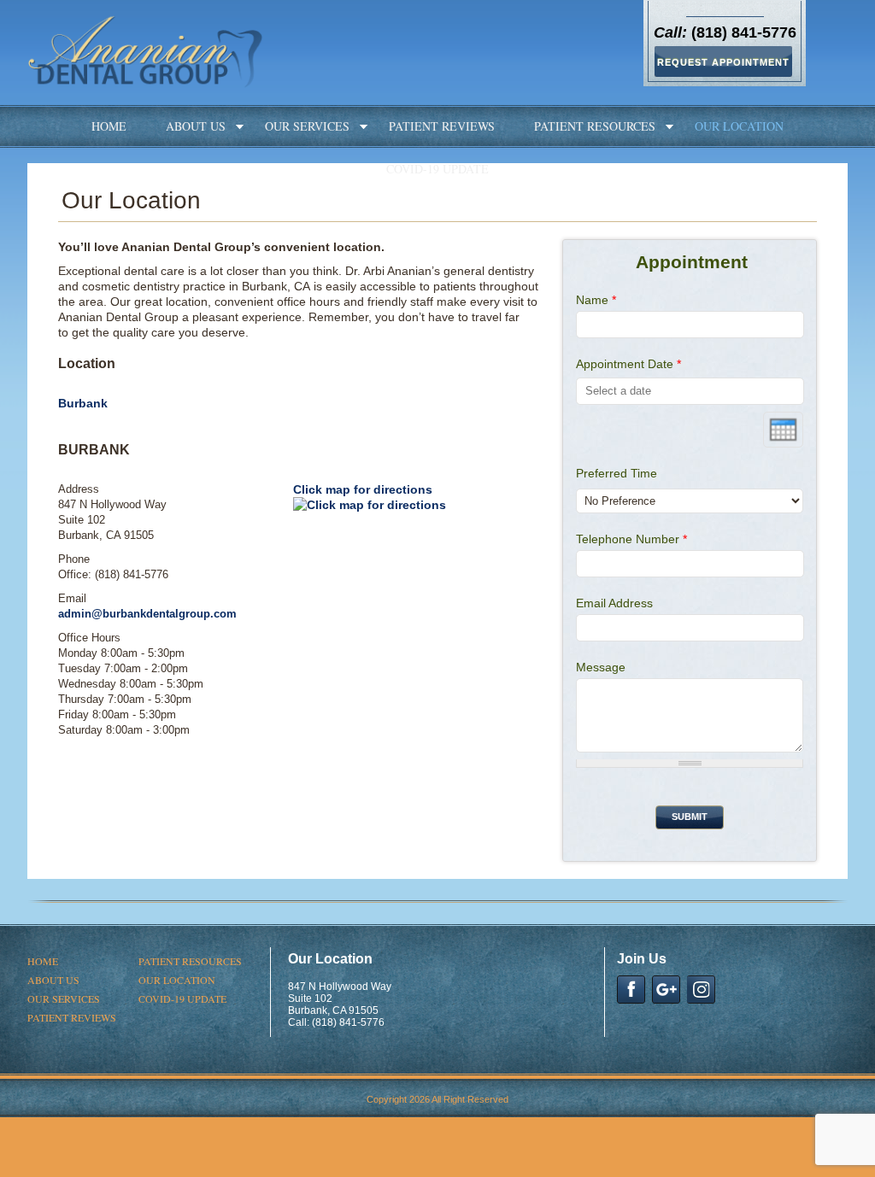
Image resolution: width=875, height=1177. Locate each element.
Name (596, 300)
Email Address (614, 603)
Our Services (307, 126)
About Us (196, 126)
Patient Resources (594, 126)
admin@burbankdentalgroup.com (147, 613)
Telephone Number (631, 539)
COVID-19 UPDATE (437, 169)
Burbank (83, 403)
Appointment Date (628, 364)
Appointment (692, 262)
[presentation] (783, 430)
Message (600, 667)
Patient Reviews (442, 126)
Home (108, 126)
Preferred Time (616, 473)
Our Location (739, 126)
